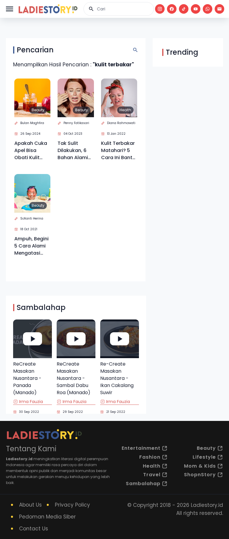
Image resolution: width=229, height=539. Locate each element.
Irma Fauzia (31, 402)
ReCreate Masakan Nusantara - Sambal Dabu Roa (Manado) (73, 378)
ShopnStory (200, 474)
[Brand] (48, 9)
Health (125, 109)
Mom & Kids (200, 466)
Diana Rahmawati (121, 123)
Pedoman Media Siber (47, 516)
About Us (30, 504)
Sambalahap (143, 483)
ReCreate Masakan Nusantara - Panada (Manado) (27, 378)
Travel (151, 474)
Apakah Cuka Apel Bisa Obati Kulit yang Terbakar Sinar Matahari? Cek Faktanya (32, 150)
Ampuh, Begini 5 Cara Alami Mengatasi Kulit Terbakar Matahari (31, 246)
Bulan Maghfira (32, 123)
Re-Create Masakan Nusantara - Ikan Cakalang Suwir (117, 378)
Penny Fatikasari (76, 123)
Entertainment (141, 448)
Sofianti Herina (31, 218)
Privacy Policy (72, 504)
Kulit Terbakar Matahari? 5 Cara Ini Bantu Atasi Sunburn (118, 150)
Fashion (149, 457)
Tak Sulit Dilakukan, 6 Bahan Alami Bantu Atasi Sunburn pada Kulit (75, 150)
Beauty (38, 109)
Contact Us (33, 528)
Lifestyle (204, 457)
